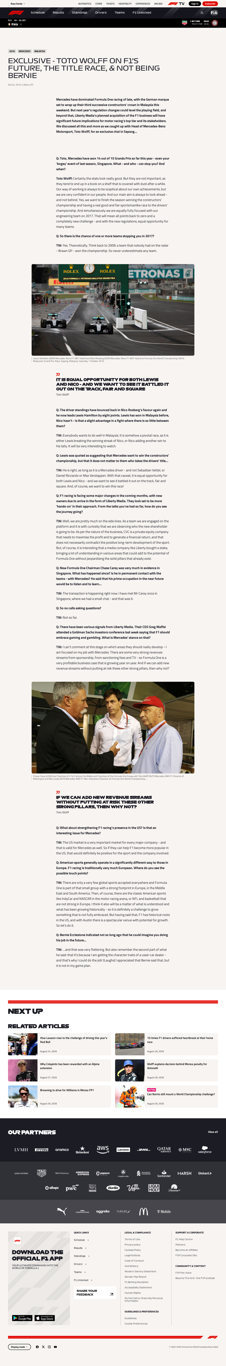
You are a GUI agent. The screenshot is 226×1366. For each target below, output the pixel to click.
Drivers (101, 12)
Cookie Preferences (136, 1324)
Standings (79, 12)
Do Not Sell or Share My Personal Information (144, 1299)
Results (58, 12)
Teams (120, 12)
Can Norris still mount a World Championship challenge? (181, 1094)
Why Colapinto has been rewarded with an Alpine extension (70, 1066)
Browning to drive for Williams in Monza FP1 (67, 1090)
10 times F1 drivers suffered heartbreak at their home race (180, 1040)
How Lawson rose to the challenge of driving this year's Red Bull (73, 1040)
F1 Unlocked (142, 12)
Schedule (38, 12)
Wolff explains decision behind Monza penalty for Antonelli (177, 1066)
